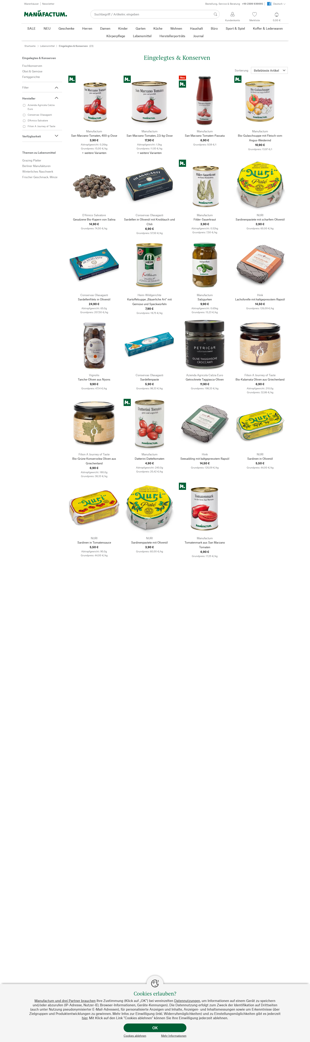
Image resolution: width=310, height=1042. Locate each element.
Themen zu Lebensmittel (39, 152)
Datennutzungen (187, 1001)
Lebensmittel (47, 45)
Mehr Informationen (173, 1035)
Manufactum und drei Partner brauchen (65, 1001)
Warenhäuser (31, 3)
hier (84, 1018)
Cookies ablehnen (135, 1035)
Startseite (30, 45)
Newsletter (48, 3)
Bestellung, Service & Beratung (234, 3)
